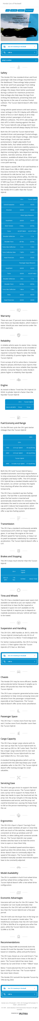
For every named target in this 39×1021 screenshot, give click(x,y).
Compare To (21, 10)
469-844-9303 (22, 1005)
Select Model (14, 10)
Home (7, 10)
